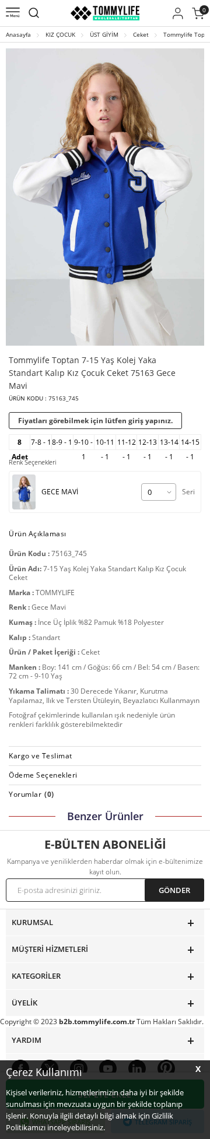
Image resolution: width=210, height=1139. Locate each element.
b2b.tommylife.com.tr (97, 1021)
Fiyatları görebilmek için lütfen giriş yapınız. (95, 421)
